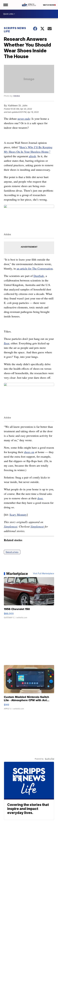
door (40, 498)
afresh (32, 156)
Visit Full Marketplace (43, 573)
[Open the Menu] (5, 5)
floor (6, 343)
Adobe (16, 96)
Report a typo (12, 552)
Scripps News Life (15, 29)
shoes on (29, 452)
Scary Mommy (18, 514)
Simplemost (10, 526)
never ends (24, 118)
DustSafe (39, 276)
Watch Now (48, 5)
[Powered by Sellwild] (49, 759)
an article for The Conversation (35, 268)
